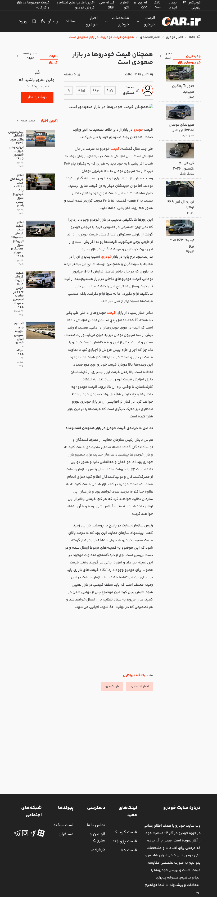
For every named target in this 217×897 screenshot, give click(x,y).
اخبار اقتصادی (150, 37)
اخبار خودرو (92, 21)
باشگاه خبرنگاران (134, 675)
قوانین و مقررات (97, 837)
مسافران (66, 834)
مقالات (70, 21)
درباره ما (98, 849)
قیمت (114, 149)
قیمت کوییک (125, 832)
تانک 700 (157, 5)
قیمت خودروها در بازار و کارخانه (33, 5)
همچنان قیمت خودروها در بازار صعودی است (101, 37)
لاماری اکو (124, 5)
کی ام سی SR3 (106, 5)
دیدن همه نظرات (30, 56)
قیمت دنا (129, 850)
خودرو (138, 130)
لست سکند (63, 825)
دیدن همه (168, 56)
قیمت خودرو (149, 21)
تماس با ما (96, 825)
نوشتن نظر (37, 97)
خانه (192, 37)
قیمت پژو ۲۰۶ (124, 841)
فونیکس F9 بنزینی (192, 5)
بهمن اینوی (173, 5)
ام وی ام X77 (140, 5)
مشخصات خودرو (120, 21)
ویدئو (53, 21)
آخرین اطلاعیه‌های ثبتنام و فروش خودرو (75, 5)
